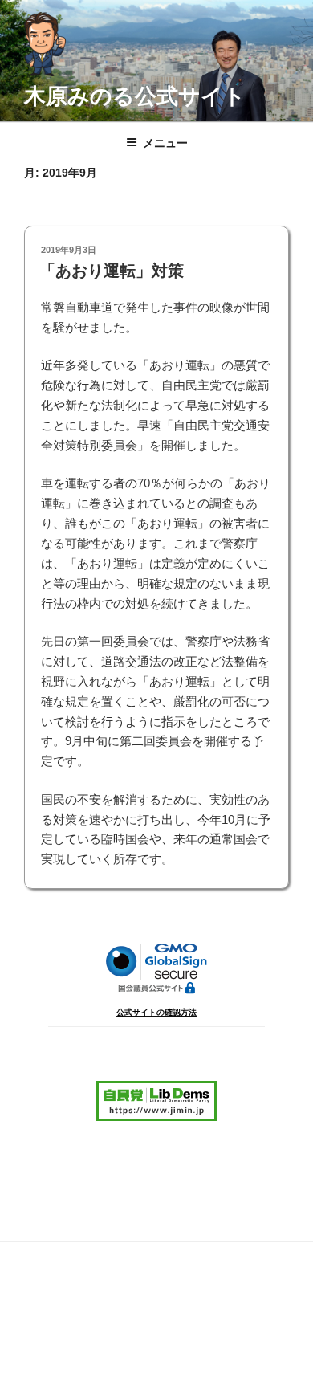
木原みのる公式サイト (135, 96)
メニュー (165, 143)
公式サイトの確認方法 (156, 1012)
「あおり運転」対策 (111, 270)
